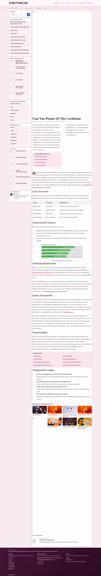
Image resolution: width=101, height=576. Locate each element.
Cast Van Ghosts (38, 359)
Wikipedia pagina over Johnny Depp (42, 272)
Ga (28, 14)
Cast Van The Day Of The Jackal (17, 40)
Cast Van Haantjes (67, 356)
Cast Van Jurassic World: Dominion (72, 362)
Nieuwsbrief (13, 143)
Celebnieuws (38, 8)
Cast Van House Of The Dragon (17, 36)
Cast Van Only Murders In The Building (19, 53)
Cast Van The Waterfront (21, 163)
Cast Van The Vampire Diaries (23, 176)
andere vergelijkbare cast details (53, 291)
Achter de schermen (13, 8)
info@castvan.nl (69, 559)
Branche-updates (29, 8)
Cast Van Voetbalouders (41, 156)
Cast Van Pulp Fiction (40, 165)
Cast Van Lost (37, 356)
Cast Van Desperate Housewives (21, 171)
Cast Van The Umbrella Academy (71, 365)
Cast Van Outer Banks (21, 157)
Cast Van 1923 (13, 30)
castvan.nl (18, 3)
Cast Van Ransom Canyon (69, 359)
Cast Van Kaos (13, 33)
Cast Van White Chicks (21, 183)
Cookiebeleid (13, 140)
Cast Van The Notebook (15, 46)
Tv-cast (51, 8)
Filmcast (45, 8)
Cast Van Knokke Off (21, 150)
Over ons (12, 127)
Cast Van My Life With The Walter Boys (19, 50)
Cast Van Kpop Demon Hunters (42, 362)
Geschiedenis (13, 134)
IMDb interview (69, 312)
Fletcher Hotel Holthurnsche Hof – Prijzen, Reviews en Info (21, 62)
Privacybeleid (13, 137)
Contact (12, 130)
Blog (21, 8)
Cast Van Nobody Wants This (17, 43)
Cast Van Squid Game (40, 162)
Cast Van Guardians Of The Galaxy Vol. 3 (20, 27)
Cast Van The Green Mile (41, 159)
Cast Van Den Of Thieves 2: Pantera (43, 365)
